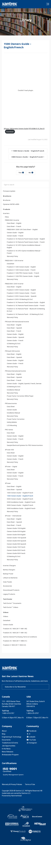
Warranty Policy (12, 256)
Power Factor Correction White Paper (20, 396)
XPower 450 (9, 450)
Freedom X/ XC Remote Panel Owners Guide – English (26, 239)
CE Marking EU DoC (14, 343)
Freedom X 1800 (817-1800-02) (14, 645)
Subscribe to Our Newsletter (15, 687)
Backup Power (8, 574)
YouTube (32, 740)
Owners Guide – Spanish (15, 337)
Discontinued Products (11, 590)
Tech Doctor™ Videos (10, 607)
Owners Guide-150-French (16, 547)
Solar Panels (7, 582)
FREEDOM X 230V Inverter (14, 284)
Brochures (6, 200)
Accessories (7, 586)
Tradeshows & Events (10, 743)
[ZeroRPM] (25, 839)
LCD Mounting (12, 425)
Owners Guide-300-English (16, 531)
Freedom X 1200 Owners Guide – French (21, 270)
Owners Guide (12, 410)
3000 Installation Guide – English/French (21, 502)
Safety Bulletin (12, 422)
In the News (6, 749)
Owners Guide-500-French (16, 553)
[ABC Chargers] (12, 816)
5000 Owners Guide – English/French (20, 505)
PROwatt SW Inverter (12, 351)
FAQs (7, 217)
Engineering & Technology (11, 737)
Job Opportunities (8, 746)
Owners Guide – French (15, 236)
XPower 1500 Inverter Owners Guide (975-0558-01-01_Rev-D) (24, 128)
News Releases (7, 752)
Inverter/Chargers (9, 565)
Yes (21, 172)
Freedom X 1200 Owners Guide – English (21, 267)
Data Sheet (11, 406)
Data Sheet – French (14, 226)
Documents (6, 740)
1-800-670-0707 (8, 713)
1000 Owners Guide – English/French (20, 493)
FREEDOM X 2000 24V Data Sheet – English (22, 229)
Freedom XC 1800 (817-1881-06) (15, 633)
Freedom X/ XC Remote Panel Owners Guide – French (26, 242)
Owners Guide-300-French (16, 550)
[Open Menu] (47, 4)
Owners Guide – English (15, 232)
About (4, 731)
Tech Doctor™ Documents (12, 603)
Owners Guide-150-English (16, 528)
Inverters (6, 213)
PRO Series (9, 430)
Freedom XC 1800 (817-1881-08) (15, 629)
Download (9, 132)
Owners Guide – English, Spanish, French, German (24, 383)
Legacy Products (9, 594)
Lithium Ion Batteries (10, 578)
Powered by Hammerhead (12, 796)
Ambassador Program (10, 755)
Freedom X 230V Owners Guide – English (21, 290)
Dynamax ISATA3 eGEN (11, 204)
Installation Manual (13, 390)
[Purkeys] (34, 831)
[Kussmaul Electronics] (12, 824)
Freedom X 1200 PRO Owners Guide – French (23, 273)
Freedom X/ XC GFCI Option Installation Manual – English (24, 246)
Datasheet (10, 264)
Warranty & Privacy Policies (12, 784)
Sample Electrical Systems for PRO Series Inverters (25, 445)
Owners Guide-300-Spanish (16, 541)
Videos (5, 616)
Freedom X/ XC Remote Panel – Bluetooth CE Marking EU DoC (26, 310)
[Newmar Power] (40, 824)
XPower (8, 483)
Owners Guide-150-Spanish (16, 538)
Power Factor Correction (15, 419)
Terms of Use (30, 784)
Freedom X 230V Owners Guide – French (21, 293)
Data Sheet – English (14, 223)
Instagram (33, 743)
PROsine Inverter (11, 403)
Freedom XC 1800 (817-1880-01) (15, 641)
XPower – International (13, 516)
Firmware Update (9, 191)
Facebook (32, 731)
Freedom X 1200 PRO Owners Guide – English (23, 276)
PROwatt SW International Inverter (17, 322)
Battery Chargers (9, 570)
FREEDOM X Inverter (12, 220)
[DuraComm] (37, 816)
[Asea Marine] (24, 817)
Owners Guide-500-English (16, 535)
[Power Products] (18, 831)
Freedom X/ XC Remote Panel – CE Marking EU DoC (25, 314)
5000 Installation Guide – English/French (21, 508)
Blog (3, 734)
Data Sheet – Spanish (14, 328)
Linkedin (32, 737)
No (31, 172)
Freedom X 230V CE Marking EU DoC (20, 299)
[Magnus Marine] (26, 824)
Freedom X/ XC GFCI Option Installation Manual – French (24, 252)
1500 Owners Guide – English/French (20, 496)
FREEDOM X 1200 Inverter (14, 260)
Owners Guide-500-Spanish (16, 544)
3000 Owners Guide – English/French (20, 499)
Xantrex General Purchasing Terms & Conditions (20, 637)
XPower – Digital (11, 466)
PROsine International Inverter (15, 371)
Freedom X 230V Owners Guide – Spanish (21, 296)
